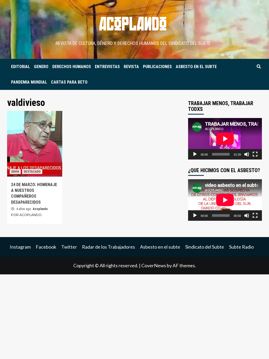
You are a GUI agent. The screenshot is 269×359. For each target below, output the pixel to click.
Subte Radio (241, 247)
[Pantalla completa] (255, 154)
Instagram (20, 247)
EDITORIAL (20, 66)
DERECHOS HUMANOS (71, 66)
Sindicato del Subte (204, 247)
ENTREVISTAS (107, 66)
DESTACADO (32, 171)
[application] (225, 139)
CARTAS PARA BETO (69, 82)
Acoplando (40, 209)
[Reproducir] (195, 154)
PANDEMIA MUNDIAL (29, 82)
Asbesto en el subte (160, 247)
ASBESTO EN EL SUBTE (196, 66)
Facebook (46, 247)
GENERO (41, 66)
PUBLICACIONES (157, 66)
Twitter (69, 247)
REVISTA (131, 66)
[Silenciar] (246, 154)
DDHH (15, 171)
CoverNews (153, 265)
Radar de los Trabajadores (108, 247)
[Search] (258, 67)
